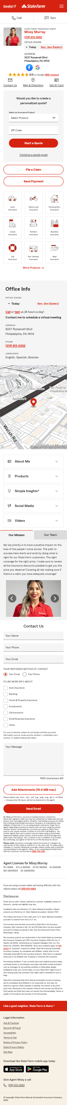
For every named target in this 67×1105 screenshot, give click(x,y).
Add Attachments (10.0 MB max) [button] (33, 789)
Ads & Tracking (11, 1023)
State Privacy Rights (13, 1047)
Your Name (12, 635)
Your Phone (12, 647)
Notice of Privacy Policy (15, 1042)
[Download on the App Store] (13, 1069)
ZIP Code (16, 130)
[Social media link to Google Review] (37, 67)
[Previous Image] (12, 598)
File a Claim (33, 169)
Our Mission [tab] (17, 535)
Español (8, 6)
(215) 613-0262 (33, 37)
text (17, 311)
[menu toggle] (61, 6)
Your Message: (13, 746)
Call (7, 311)
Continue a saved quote (34, 154)
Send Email (33, 808)
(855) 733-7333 (38, 851)
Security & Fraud (12, 1028)
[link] (33, 6)
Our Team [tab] (50, 534)
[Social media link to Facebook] (29, 67)
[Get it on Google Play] (37, 1069)
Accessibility (9, 1033)
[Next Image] (55, 598)
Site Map (8, 1052)
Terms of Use (10, 1037)
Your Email (11, 659)
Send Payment (33, 181)
